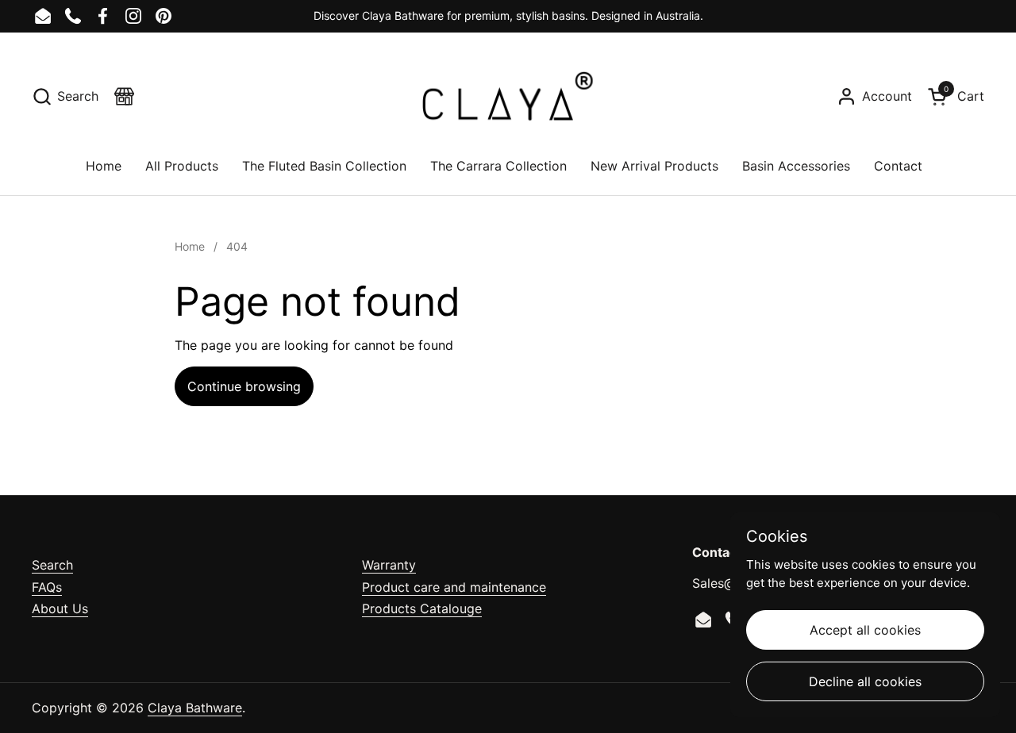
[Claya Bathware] (507, 96)
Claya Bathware (195, 708)
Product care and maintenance (454, 587)
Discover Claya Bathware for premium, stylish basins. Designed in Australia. (508, 15)
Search (52, 565)
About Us (60, 608)
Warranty (389, 565)
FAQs (47, 587)
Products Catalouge (422, 608)
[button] (65, 96)
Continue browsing (244, 386)
